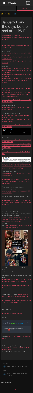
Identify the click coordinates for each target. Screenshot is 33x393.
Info (8, 8)
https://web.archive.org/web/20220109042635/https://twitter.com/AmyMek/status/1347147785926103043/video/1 (16, 70)
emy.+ (16, 389)
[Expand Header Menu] (28, 3)
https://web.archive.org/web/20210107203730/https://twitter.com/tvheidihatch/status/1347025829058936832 (16, 80)
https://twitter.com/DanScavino (11, 35)
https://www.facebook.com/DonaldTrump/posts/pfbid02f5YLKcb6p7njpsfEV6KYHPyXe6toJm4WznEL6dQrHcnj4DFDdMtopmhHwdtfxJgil (16, 166)
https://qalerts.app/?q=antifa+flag (12, 313)
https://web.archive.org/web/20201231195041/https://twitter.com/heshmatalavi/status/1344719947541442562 (16, 202)
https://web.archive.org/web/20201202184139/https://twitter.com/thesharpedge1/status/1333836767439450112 (16, 181)
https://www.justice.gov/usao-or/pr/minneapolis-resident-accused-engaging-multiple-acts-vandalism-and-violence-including (16, 219)
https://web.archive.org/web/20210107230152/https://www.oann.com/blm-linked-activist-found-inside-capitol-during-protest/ (16, 94)
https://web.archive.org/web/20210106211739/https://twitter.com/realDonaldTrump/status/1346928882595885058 (16, 146)
